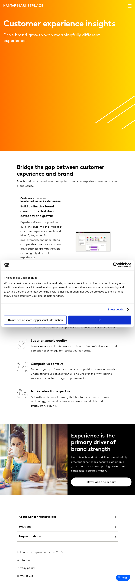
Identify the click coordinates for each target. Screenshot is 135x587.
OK (100, 320)
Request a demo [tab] (30, 536)
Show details (116, 309)
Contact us (24, 560)
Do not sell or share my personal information (35, 320)
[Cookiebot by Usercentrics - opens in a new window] (115, 265)
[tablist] (67, 547)
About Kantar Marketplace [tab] (37, 517)
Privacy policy (26, 568)
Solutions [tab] (25, 526)
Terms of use (25, 576)
